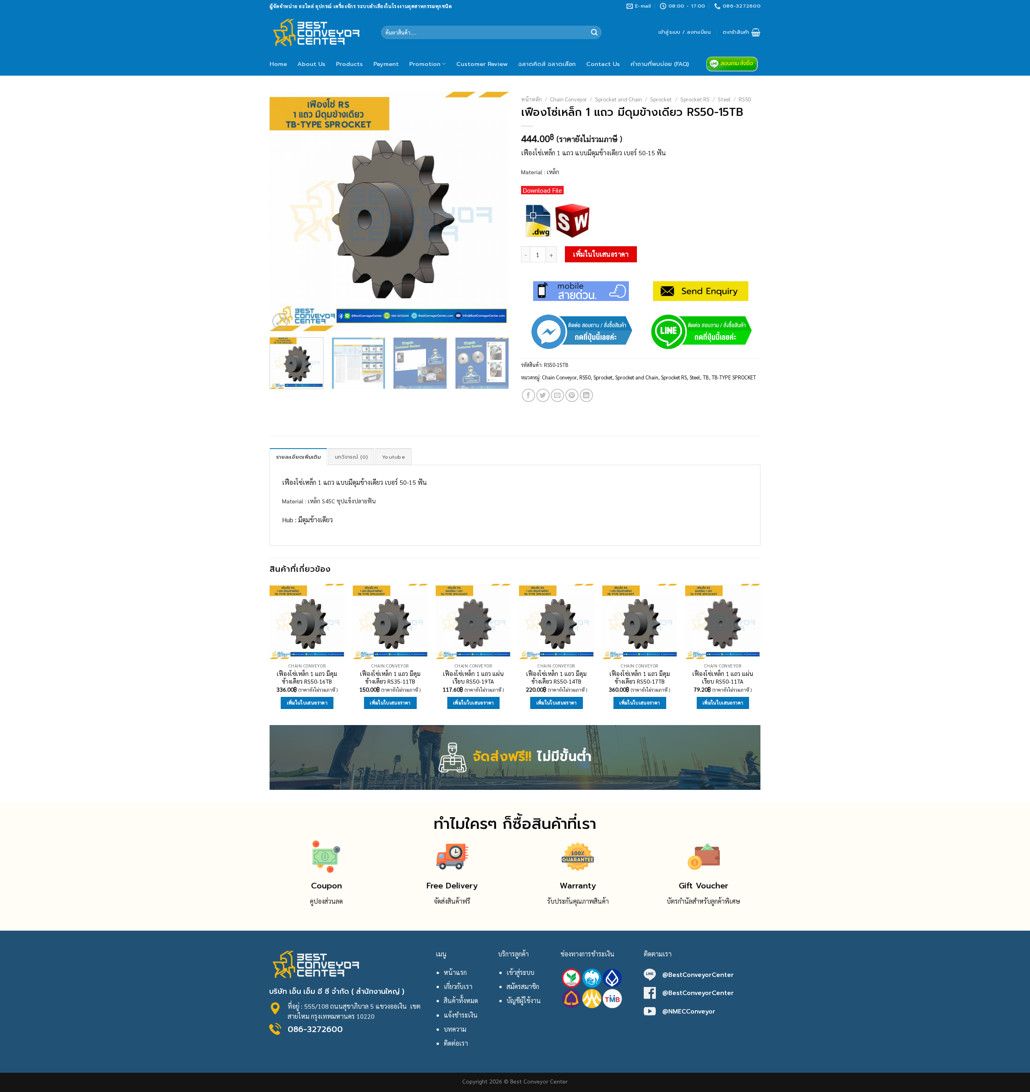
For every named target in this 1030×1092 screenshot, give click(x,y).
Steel (724, 99)
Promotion (425, 64)
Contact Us (603, 64)
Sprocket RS (695, 99)
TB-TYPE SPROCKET (734, 377)
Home (278, 64)
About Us (311, 64)
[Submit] (594, 32)
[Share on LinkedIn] (586, 395)
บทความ (455, 1029)
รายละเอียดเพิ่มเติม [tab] (298, 457)
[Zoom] (280, 321)
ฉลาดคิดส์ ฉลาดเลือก (547, 64)
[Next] (494, 211)
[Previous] (284, 211)
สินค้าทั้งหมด (461, 1000)
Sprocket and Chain (618, 99)
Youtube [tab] (393, 457)
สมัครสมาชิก (523, 986)
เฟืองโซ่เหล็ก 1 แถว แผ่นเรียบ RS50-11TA (722, 677)
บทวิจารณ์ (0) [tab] (351, 457)
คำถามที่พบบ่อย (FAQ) (659, 64)
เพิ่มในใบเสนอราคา (600, 254)
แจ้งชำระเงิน (461, 1015)
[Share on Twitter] (543, 395)
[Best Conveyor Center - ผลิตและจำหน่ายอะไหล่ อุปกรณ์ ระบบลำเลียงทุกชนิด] (319, 32)
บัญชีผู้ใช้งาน (524, 1000)
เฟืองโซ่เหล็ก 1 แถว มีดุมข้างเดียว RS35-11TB (390, 677)
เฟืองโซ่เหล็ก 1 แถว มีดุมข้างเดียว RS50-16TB (307, 677)
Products (349, 64)
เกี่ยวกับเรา (458, 986)
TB (706, 377)
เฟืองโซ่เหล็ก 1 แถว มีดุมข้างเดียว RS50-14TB (556, 677)
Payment (386, 64)
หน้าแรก (455, 972)
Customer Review (482, 64)
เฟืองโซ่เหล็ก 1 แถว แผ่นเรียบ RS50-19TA (473, 677)
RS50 (745, 99)
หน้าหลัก (531, 99)
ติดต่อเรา (456, 1043)
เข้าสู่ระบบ (520, 972)
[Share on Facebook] (528, 395)
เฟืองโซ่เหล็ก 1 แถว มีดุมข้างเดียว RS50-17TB (640, 677)
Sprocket (661, 99)
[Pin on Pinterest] (572, 395)
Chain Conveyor (568, 99)
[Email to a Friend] (557, 395)
